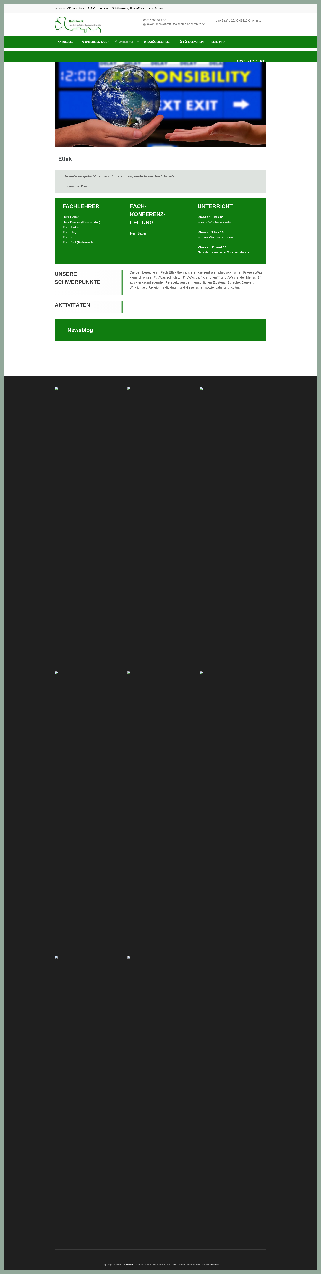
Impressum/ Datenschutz (69, 8)
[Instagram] (260, 8)
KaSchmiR (128, 1264)
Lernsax (103, 8)
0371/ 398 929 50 (154, 20)
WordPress (212, 1264)
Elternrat (219, 41)
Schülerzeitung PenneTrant (128, 8)
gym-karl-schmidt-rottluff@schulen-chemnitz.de (174, 24)
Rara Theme (178, 1264)
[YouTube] (265, 8)
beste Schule (155, 8)
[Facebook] (255, 8)
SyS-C (91, 8)
